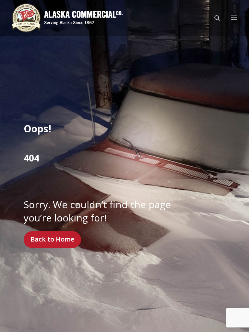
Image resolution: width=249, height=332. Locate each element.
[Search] (214, 18)
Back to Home (52, 239)
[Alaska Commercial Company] (67, 17)
